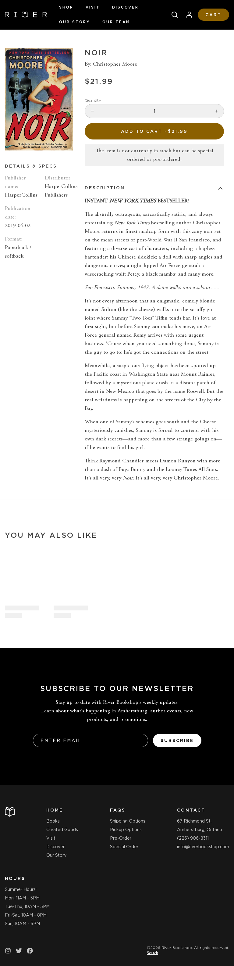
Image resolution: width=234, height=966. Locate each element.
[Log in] (187, 14)
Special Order (124, 846)
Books (53, 821)
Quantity (93, 100)
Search (152, 953)
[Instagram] (8, 951)
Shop (66, 7)
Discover (125, 7)
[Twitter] (19, 951)
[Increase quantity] (216, 111)
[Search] (172, 14)
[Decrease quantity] (92, 111)
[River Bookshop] (26, 15)
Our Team (116, 22)
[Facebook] (30, 951)
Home (54, 810)
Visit (93, 7)
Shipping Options (127, 821)
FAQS (118, 810)
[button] (154, 131)
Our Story (74, 22)
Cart (213, 14)
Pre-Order (120, 838)
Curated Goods (62, 829)
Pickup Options (126, 829)
